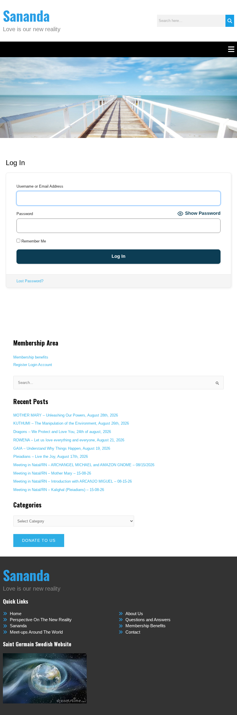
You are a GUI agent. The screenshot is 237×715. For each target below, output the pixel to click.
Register (20, 365)
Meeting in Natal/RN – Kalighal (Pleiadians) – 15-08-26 (58, 490)
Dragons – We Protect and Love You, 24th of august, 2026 (62, 432)
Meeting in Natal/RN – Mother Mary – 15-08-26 (52, 473)
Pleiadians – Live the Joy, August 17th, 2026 (50, 456)
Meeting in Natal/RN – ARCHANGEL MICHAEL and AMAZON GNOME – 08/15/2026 (83, 465)
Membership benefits (30, 357)
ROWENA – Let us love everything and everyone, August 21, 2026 (68, 440)
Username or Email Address (39, 186)
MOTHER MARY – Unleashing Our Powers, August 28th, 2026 (65, 415)
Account (45, 365)
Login (32, 365)
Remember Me (33, 241)
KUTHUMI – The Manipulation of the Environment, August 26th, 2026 (71, 423)
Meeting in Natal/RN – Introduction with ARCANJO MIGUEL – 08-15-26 (72, 481)
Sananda (26, 15)
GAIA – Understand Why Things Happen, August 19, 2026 (61, 448)
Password (24, 214)
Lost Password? (29, 281)
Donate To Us (38, 540)
